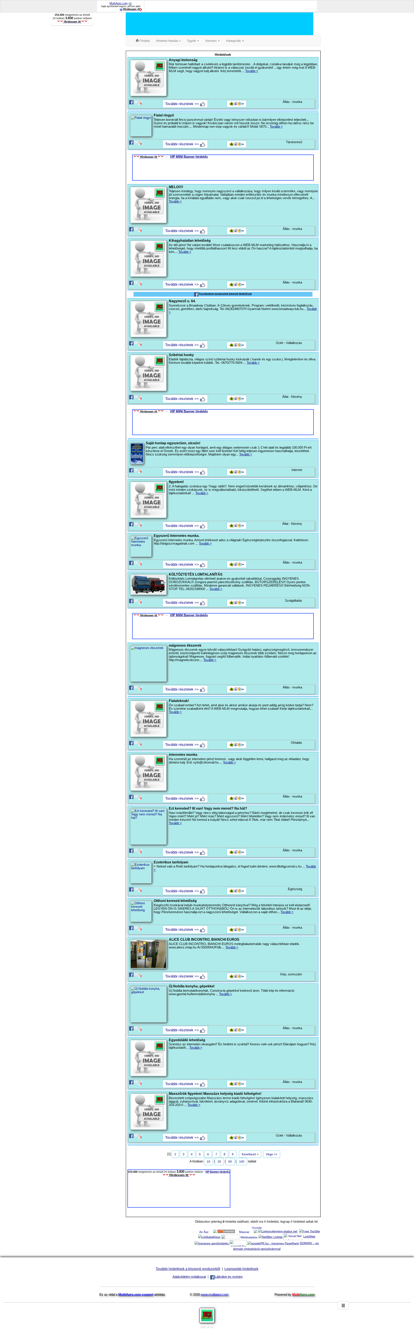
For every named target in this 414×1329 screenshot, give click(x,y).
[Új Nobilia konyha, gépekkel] (148, 1004)
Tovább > (251, 71)
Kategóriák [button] (234, 40)
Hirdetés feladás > (168, 40)
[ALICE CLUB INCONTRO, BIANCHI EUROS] (148, 954)
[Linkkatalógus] (209, 1236)
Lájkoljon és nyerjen (229, 1276)
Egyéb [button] (192, 40)
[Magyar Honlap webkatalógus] (244, 1231)
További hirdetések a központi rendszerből (188, 1269)
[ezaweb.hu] (238, 1243)
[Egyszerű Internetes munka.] (141, 546)
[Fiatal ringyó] (141, 125)
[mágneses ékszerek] (148, 663)
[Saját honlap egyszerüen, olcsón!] (136, 453)
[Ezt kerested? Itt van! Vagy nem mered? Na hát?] (148, 826)
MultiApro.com (119, 3)
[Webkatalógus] (249, 1236)
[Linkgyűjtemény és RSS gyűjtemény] (230, 1236)
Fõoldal (144, 40)
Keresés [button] (211, 40)
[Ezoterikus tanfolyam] (141, 872)
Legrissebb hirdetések (241, 1269)
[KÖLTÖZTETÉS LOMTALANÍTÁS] (148, 584)
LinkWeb (309, 1236)
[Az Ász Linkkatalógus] (203, 1231)
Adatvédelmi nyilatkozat (189, 1276)
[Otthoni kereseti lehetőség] (141, 911)
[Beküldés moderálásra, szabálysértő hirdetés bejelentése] (140, 102)
